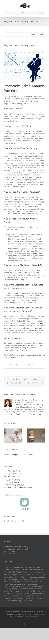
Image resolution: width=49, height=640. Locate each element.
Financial (34, 365)
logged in (16, 454)
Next (42, 34)
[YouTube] (23, 521)
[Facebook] (4, 521)
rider (37, 184)
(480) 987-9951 (15, 480)
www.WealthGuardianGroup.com (20, 487)
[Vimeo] (19, 521)
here (16, 357)
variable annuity (32, 253)
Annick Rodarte (10, 365)
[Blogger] (16, 521)
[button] (5, 435)
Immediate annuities (11, 293)
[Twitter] (8, 521)
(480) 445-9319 (13, 482)
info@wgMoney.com (16, 485)
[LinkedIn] (12, 521)
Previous (34, 34)
